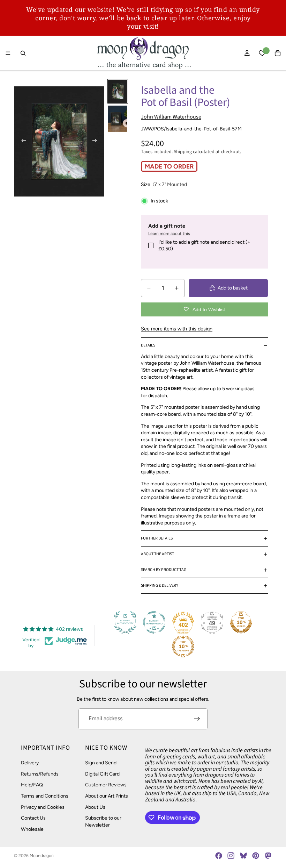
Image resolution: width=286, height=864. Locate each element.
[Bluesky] (243, 855)
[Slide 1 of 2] (117, 91)
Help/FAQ (32, 785)
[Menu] (8, 53)
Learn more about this (169, 233)
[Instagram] (231, 855)
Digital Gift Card (102, 774)
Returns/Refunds (40, 774)
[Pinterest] (255, 855)
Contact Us (33, 818)
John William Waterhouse (171, 117)
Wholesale (32, 829)
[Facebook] (218, 855)
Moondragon (42, 855)
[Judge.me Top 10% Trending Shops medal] (183, 646)
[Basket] (277, 53)
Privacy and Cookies (43, 807)
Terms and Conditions (44, 796)
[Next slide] (96, 141)
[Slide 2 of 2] (117, 119)
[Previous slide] (21, 141)
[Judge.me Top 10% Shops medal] (241, 622)
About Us (95, 807)
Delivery (30, 763)
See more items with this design (176, 329)
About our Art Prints (106, 796)
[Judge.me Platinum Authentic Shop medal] (125, 622)
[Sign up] (197, 719)
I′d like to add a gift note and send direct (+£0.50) (204, 245)
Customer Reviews (106, 785)
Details (148, 345)
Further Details (157, 538)
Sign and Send (100, 763)
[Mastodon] (268, 855)
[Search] (23, 53)
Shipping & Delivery (159, 585)
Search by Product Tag (163, 570)
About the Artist (157, 554)
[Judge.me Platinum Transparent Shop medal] (154, 622)
